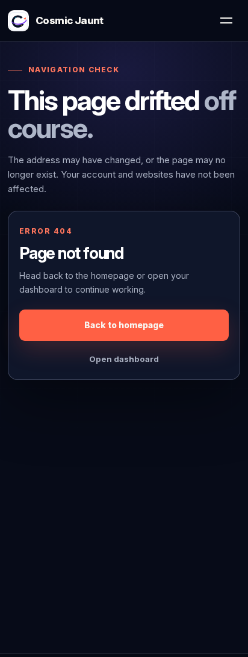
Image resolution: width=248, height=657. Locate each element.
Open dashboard (124, 359)
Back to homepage (124, 325)
